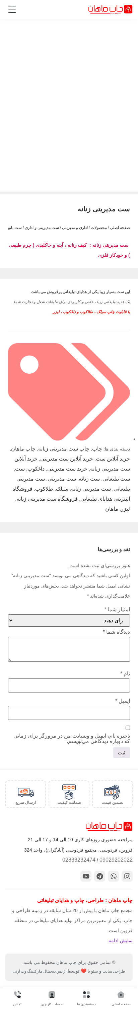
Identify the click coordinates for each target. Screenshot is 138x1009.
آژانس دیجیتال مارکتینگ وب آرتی (39, 971)
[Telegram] (99, 876)
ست (20, 469)
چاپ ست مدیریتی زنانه (63, 449)
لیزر (125, 509)
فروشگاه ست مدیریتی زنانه (47, 499)
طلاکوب (44, 489)
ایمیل (122, 701)
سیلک (62, 489)
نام (125, 673)
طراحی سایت (113, 971)
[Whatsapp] (113, 876)
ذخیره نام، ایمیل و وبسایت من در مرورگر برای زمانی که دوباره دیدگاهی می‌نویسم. (71, 738)
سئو (94, 971)
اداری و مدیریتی (75, 227)
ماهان (111, 509)
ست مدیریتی (62, 479)
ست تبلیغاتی (116, 479)
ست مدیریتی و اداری (42, 227)
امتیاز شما (117, 609)
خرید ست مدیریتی (67, 469)
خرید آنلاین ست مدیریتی (66, 459)
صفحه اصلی (120, 227)
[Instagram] (127, 876)
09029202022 (116, 860)
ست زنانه (89, 479)
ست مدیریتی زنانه (91, 489)
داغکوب (36, 469)
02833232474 (78, 860)
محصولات (99, 227)
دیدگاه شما (116, 632)
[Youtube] (85, 876)
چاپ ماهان (23, 449)
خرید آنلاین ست (113, 459)
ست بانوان (13, 227)
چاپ (97, 449)
